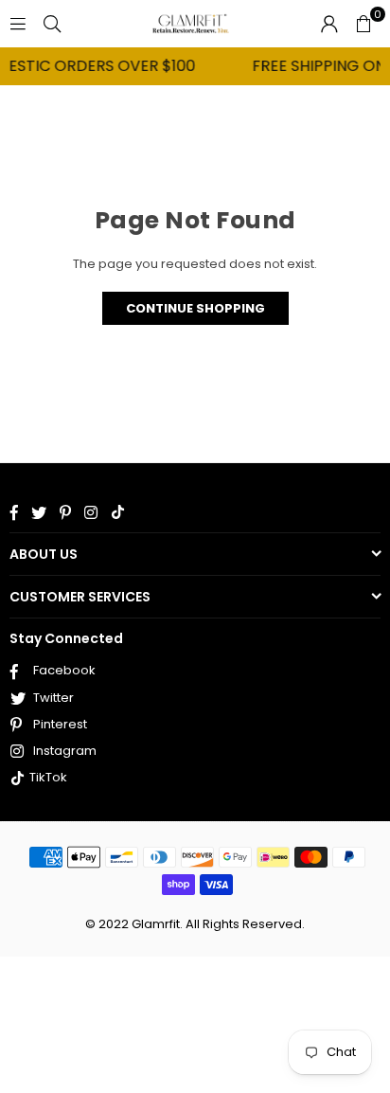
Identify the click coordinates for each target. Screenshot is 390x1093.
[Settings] (329, 24)
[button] (363, 24)
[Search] (52, 23)
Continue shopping (195, 308)
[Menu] (18, 23)
